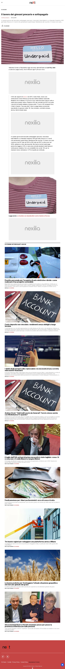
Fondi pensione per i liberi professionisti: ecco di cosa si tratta (30, 500)
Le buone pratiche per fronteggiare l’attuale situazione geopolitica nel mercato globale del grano (31, 583)
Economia (4, 9)
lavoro (25, 97)
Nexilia (6, 288)
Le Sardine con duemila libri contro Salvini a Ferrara (33, 216)
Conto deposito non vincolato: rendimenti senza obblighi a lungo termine (30, 325)
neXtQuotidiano (5, 17)
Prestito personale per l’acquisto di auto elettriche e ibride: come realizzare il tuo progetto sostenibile (31, 281)
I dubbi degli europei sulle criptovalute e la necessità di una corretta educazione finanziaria (32, 369)
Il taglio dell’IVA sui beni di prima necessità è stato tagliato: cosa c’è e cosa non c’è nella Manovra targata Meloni (32, 458)
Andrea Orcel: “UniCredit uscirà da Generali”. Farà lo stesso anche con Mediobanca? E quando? (31, 414)
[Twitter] (6, 655)
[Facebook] (2, 655)
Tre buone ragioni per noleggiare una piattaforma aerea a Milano (30, 541)
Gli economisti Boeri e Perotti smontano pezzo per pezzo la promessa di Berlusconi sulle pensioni (28, 625)
